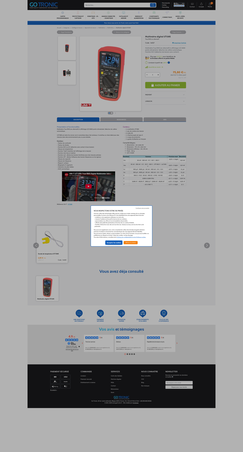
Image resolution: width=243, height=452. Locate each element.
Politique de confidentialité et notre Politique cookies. (131, 237)
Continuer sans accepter (142, 208)
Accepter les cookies (114, 242)
